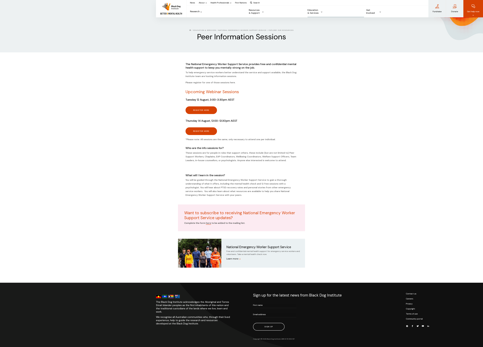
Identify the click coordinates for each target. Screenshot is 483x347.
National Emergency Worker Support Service (242, 30)
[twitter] (417, 326)
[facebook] (412, 326)
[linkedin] (428, 326)
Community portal (414, 318)
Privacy (409, 303)
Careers (409, 298)
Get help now (473, 11)
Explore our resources (281, 30)
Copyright (410, 308)
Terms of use (412, 313)
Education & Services (204, 30)
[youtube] (423, 326)
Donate (454, 11)
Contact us (411, 293)
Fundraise (437, 11)
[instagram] (407, 326)
